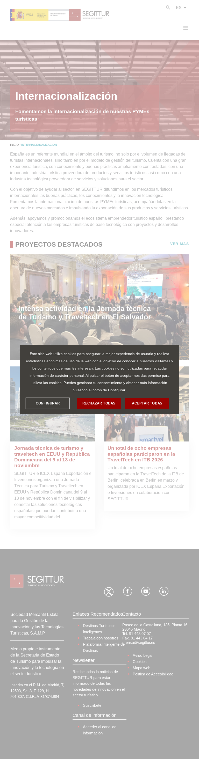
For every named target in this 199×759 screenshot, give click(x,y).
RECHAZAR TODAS (99, 403)
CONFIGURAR (48, 403)
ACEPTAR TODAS (147, 403)
